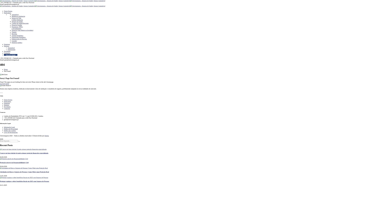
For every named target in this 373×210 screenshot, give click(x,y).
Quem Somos (8, 100)
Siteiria (47, 136)
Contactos (7, 108)
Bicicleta (14, 34)
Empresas (7, 103)
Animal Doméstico (17, 35)
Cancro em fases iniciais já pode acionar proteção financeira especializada (24, 153)
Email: (2, 4)
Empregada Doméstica (19, 37)
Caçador (14, 41)
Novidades (7, 107)
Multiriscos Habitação (18, 16)
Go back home (4, 84)
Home (6, 69)
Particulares (7, 101)
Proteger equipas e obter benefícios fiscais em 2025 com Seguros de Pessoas (24, 181)
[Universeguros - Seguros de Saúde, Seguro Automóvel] (17, 1)
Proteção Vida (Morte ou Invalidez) (22, 30)
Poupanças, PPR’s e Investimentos (17, 27)
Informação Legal (9, 127)
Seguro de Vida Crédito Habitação (17, 19)
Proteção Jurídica (17, 42)
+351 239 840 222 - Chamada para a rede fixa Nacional (17, 2)
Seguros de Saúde (17, 21)
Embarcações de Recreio (19, 39)
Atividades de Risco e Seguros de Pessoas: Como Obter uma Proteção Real (24, 172)
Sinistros (6, 105)
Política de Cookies (10, 131)
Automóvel (15, 14)
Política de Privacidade (11, 129)
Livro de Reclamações (11, 132)
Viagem (14, 32)
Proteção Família (17, 25)
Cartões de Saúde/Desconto (20, 23)
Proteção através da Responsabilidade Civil (14, 162)
